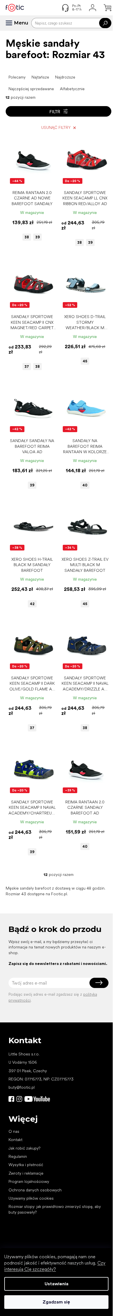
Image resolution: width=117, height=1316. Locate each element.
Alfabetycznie (72, 88)
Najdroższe (65, 77)
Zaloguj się (98, 983)
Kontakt (15, 1139)
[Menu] (11, 23)
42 (32, 604)
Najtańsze (40, 77)
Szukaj (105, 23)
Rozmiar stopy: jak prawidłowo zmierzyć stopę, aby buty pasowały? (55, 1209)
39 (37, 237)
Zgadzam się (56, 1302)
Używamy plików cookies (31, 1198)
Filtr (54, 111)
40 (84, 485)
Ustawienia (56, 1283)
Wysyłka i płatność (26, 1164)
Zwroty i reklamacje (26, 1173)
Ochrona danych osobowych (35, 1190)
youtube (37, 1099)
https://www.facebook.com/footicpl (11, 1099)
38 (26, 237)
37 (26, 366)
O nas (14, 1131)
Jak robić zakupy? (24, 1148)
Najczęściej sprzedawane (31, 88)
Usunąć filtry (56, 127)
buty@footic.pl (22, 1087)
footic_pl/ (19, 1099)
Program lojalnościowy (29, 1181)
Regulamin (18, 1156)
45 (85, 361)
